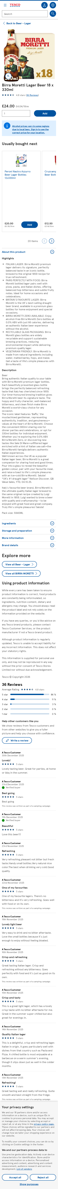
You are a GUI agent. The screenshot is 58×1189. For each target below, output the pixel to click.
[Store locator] (53, 5)
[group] (21, 192)
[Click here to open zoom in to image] (8, 76)
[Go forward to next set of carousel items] (51, 241)
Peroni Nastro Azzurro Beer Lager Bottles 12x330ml (17, 174)
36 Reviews (32, 95)
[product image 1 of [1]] (29, 55)
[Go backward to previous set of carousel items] (44, 241)
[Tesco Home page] (15, 5)
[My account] (44, 5)
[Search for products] (53, 13)
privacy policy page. (44, 1124)
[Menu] (5, 5)
